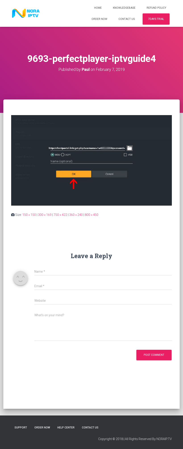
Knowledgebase (124, 7)
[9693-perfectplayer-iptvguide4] (91, 160)
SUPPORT (21, 427)
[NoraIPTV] (26, 13)
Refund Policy (156, 7)
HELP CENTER (66, 427)
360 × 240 (76, 215)
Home (98, 7)
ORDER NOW (99, 19)
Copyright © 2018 (110, 439)
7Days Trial (156, 19)
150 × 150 (29, 215)
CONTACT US (127, 19)
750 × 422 (60, 215)
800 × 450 (91, 215)
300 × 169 (45, 215)
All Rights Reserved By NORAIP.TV (148, 439)
